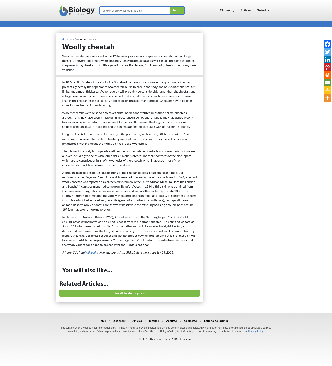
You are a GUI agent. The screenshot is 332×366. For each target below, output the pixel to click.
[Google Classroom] (327, 90)
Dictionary (227, 10)
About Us (171, 320)
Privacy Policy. (256, 331)
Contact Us (190, 320)
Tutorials (263, 10)
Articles (246, 10)
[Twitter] (327, 52)
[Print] (327, 75)
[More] (327, 98)
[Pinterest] (327, 67)
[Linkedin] (327, 59)
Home (102, 320)
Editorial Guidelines (216, 320)
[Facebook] (327, 44)
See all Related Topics (129, 293)
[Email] (327, 82)
